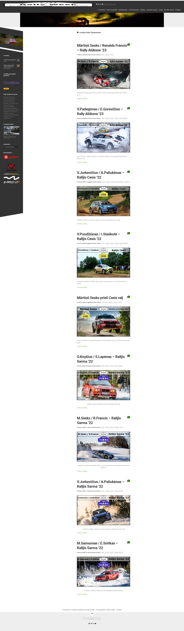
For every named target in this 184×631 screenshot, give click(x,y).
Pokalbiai (142, 10)
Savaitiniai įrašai (123, 10)
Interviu (111, 118)
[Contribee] (98, 4)
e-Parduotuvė (101, 10)
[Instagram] (100, 4)
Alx (99, 619)
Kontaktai (177, 10)
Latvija (111, 54)
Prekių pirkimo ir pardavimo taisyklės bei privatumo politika (78, 610)
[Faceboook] (96, 4)
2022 (104, 182)
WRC (121, 427)
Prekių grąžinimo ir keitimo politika (105, 610)
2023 (103, 54)
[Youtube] (102, 4)
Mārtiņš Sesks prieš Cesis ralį (100, 298)
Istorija (161, 10)
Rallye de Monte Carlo (10, 137)
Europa (107, 54)
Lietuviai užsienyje (134, 10)
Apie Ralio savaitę (169, 10)
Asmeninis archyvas (152, 10)
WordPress (91, 619)
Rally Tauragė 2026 (112, 10)
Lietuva (111, 491)
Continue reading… (82, 98)
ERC (107, 302)
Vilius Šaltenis (97, 54)
